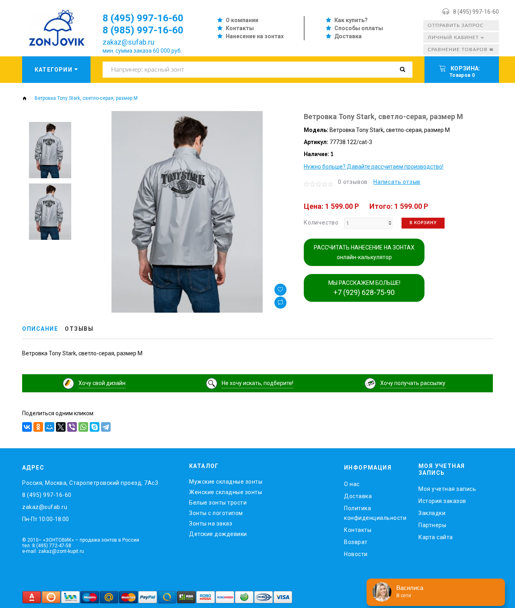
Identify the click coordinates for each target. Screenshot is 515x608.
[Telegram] (106, 427)
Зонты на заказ (210, 523)
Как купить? (351, 20)
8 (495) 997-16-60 (476, 11)
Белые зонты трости (218, 502)
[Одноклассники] (38, 427)
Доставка (348, 36)
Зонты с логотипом (216, 513)
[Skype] (94, 427)
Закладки (431, 513)
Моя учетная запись (447, 489)
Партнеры (432, 525)
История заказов (442, 501)
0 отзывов (353, 182)
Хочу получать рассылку (412, 383)
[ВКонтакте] (27, 427)
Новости (356, 554)
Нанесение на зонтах (255, 36)
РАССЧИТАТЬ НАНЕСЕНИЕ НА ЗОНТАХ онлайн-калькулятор (364, 252)
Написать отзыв (396, 182)
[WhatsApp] (83, 427)
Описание (40, 329)
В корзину (423, 223)
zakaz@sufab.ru (128, 42)
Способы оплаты (358, 28)
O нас (352, 484)
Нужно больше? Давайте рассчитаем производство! (373, 166)
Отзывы (79, 329)
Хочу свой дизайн (102, 383)
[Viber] (72, 427)
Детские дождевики (218, 534)
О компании (242, 20)
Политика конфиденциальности (375, 513)
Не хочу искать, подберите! (257, 383)
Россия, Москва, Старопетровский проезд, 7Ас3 (90, 483)
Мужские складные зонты (225, 481)
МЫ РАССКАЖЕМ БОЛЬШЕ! (364, 288)
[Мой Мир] (49, 427)
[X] (61, 427)
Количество (321, 222)
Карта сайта (435, 537)
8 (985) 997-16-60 (143, 30)
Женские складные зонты (225, 492)
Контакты (240, 28)
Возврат (356, 542)
